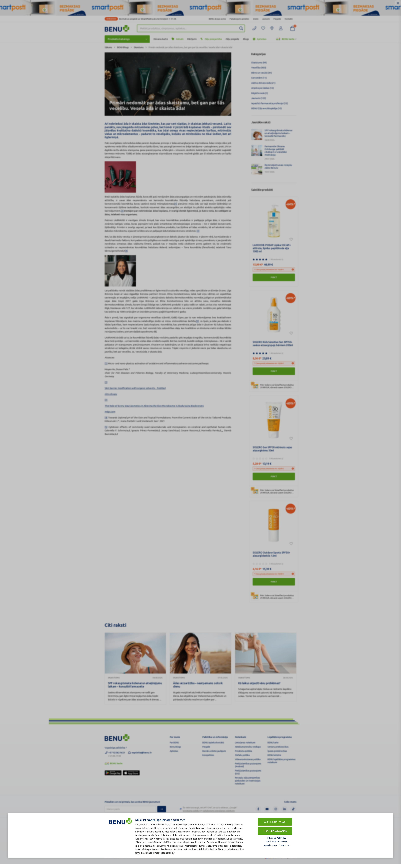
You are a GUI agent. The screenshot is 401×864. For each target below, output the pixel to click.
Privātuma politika (276, 841)
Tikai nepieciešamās (275, 831)
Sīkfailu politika (276, 838)
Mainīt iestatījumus (275, 845)
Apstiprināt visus (275, 822)
